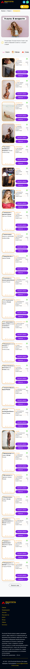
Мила (17, 563)
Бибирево (19, 126)
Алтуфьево (19, 564)
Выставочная (20, 148)
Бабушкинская (20, 301)
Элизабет (19, 147)
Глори (18, 81)
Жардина (19, 541)
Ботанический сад (21, 257)
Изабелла (19, 103)
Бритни (18, 190)
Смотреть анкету (21, 72)
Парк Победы (20, 82)
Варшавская (20, 192)
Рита (17, 59)
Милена (18, 125)
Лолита (18, 234)
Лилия (18, 409)
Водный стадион (21, 279)
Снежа (18, 519)
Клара (18, 497)
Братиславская (20, 323)
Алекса (18, 300)
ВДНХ (18, 214)
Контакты (4, 624)
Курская (19, 367)
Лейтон (18, 212)
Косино (19, 170)
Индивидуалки (6, 610)
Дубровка (19, 542)
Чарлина (19, 475)
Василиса (19, 344)
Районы (4, 622)
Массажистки (5, 615)
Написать (20, 75)
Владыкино (20, 476)
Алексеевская (20, 520)
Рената (18, 365)
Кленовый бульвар (21, 389)
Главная (3, 11)
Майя (17, 431)
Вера (17, 256)
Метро (3, 620)
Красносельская (21, 433)
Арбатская (19, 498)
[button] (24, 2)
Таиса (18, 168)
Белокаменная (20, 411)
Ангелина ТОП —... (22, 322)
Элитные (4, 612)
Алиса (18, 278)
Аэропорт (19, 60)
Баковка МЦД (20, 104)
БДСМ (3, 617)
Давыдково (20, 454)
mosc (17, 663)
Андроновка (20, 236)
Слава (18, 453)
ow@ (20, 663)
